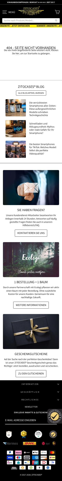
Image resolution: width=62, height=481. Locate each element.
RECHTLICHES (30, 399)
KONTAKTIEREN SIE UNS (31, 233)
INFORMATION (30, 384)
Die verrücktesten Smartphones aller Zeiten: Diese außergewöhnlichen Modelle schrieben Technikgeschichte (42, 109)
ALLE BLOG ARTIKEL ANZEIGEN (31, 93)
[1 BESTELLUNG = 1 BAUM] (31, 259)
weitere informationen (31, 305)
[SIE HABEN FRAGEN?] (31, 187)
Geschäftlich (30, 392)
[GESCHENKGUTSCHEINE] (31, 331)
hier (17, 53)
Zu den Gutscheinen (31, 373)
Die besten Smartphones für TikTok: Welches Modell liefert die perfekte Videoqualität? (42, 149)
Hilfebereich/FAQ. (31, 225)
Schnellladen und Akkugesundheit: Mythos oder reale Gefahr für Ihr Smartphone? (41, 128)
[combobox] (31, 20)
